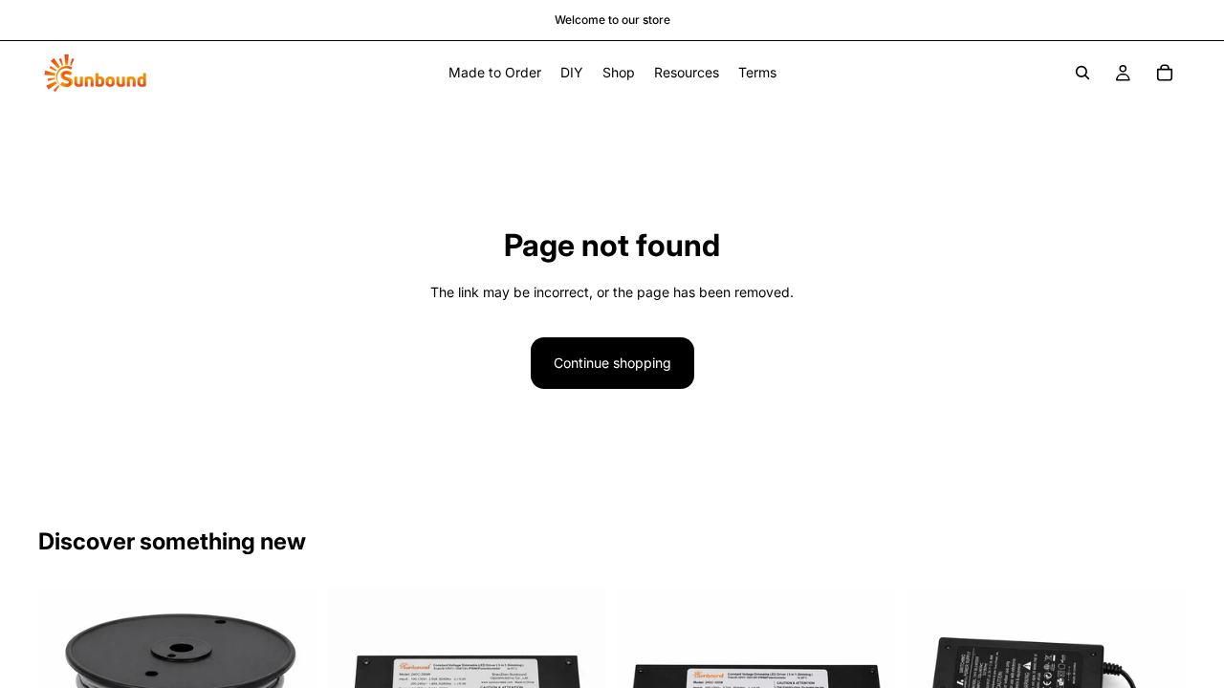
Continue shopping (612, 363)
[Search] (1082, 73)
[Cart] (1165, 73)
